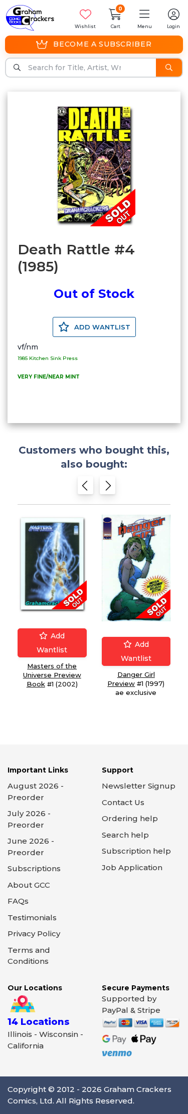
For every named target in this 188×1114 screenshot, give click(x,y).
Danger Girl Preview (131, 678)
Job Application (132, 867)
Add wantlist (52, 642)
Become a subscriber (102, 44)
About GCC (29, 885)
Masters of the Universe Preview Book (52, 675)
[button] (144, 18)
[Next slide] (107, 488)
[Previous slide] (85, 488)
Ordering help (130, 818)
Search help (125, 835)
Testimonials (32, 917)
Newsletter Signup (138, 786)
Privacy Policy (34, 933)
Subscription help (136, 851)
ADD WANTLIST (101, 327)
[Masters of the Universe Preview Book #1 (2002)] (52, 563)
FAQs (18, 901)
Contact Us (123, 802)
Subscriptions (34, 868)
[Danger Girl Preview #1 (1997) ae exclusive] (136, 568)
